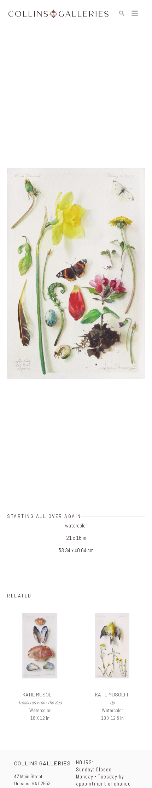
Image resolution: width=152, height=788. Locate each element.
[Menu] (134, 13)
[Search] (121, 13)
